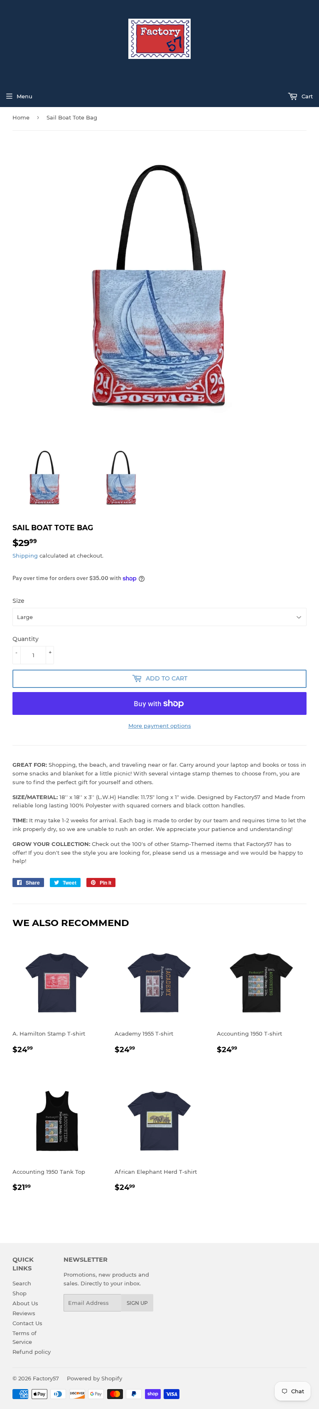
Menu (24, 96)
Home (20, 117)
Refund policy (31, 1351)
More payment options (159, 725)
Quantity (25, 639)
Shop (19, 1293)
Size (18, 601)
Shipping (25, 555)
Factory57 (46, 1378)
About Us (25, 1303)
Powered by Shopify (94, 1378)
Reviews (23, 1313)
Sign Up (137, 1303)
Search (21, 1283)
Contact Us (27, 1323)
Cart (306, 96)
